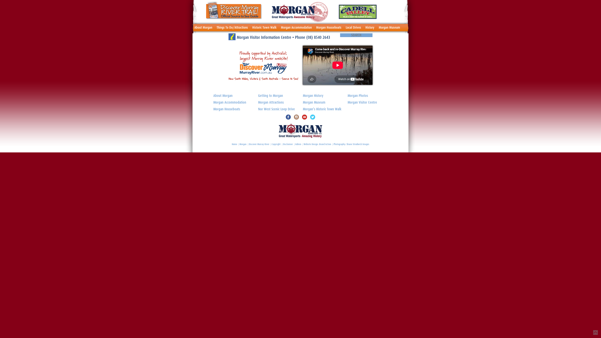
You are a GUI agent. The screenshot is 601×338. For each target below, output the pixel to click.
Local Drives (353, 27)
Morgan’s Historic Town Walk (322, 109)
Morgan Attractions (271, 102)
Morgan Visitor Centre (362, 102)
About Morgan (203, 27)
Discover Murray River (259, 144)
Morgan (243, 144)
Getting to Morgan (270, 96)
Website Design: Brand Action (317, 144)
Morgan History (313, 96)
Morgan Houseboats (328, 27)
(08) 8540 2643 (318, 37)
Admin (298, 144)
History (369, 27)
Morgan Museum (389, 27)
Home (234, 144)
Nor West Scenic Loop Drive (276, 109)
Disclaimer (288, 144)
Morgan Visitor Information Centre (264, 37)
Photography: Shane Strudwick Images (351, 144)
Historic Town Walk (264, 27)
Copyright (276, 144)
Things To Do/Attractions (232, 27)
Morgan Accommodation (296, 27)
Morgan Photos (358, 96)
